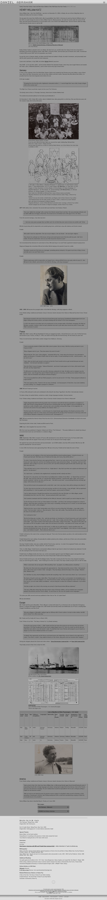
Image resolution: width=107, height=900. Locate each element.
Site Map (66, 896)
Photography (54, 896)
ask (53, 891)
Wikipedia (22, 868)
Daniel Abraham (17, 2)
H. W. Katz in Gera (24, 870)
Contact (61, 896)
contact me (51, 892)
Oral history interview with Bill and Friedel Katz (33, 846)
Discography (45, 896)
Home (40, 896)
